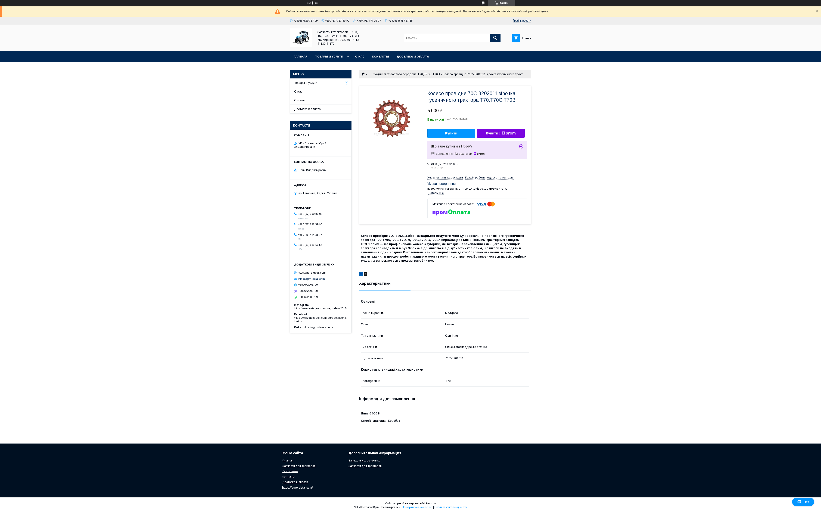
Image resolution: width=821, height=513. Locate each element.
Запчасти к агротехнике (364, 460)
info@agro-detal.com (311, 278)
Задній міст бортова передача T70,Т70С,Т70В (407, 74)
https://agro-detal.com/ (312, 272)
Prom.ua (431, 503)
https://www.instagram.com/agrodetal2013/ (320, 308)
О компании (290, 471)
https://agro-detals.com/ (318, 327)
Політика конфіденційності (450, 507)
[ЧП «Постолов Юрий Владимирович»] (301, 45)
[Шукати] (495, 38)
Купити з (493, 133)
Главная (300, 56)
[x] (365, 274)
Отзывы (299, 100)
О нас (360, 56)
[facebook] (361, 274)
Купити (451, 133)
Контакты (380, 56)
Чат (806, 502)
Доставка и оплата (413, 56)
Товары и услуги (329, 56)
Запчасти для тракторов (299, 465)
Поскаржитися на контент (417, 507)
